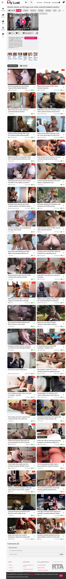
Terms (10, 565)
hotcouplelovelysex (14, 208)
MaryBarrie (12, 539)
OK (61, 575)
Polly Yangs (12, 184)
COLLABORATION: (43, 562)
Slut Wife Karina (43, 113)
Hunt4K (13, 10)
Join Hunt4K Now (29, 38)
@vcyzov (15, 47)
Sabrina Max (42, 350)
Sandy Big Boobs (43, 302)
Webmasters (41, 567)
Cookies (11, 570)
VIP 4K (40, 208)
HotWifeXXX (13, 444)
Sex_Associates (43, 397)
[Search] (31, 2)
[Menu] (59, 2)
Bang (40, 231)
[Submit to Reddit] (31, 15)
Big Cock (33, 10)
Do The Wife (42, 90)
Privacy (11, 567)
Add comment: (13, 547)
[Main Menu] (2, 2)
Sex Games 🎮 (56, 2)
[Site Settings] (63, 2)
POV (55, 10)
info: (10, 562)
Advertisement (41, 565)
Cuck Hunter (42, 255)
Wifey (40, 515)
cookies (32, 574)
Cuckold (25, 10)
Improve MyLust (27, 572)
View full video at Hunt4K (20, 15)
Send (61, 554)
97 (17, 10)
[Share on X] (35, 15)
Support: (26, 562)
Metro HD (41, 161)
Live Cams (39, 2)
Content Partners (42, 570)
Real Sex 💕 (47, 2)
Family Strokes (42, 444)
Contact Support (28, 569)
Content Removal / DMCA (28, 566)
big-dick (61, 10)
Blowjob (48, 10)
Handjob (41, 10)
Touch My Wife (13, 90)
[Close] (64, 575)
